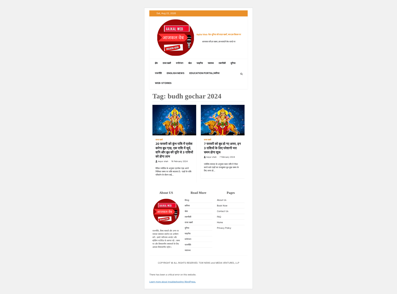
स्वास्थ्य (211, 63)
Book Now (222, 205)
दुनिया (233, 63)
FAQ (219, 216)
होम (156, 63)
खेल (190, 63)
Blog (187, 200)
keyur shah (163, 161)
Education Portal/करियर (204, 73)
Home (220, 222)
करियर (187, 205)
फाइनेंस (200, 63)
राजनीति (158, 73)
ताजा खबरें (167, 63)
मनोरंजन (179, 63)
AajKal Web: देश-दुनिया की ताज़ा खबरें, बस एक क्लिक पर (218, 34)
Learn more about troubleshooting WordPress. (172, 281)
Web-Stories (163, 83)
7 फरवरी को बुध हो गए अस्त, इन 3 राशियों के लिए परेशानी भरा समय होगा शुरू (222, 148)
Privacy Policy (224, 228)
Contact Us (222, 211)
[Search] (241, 74)
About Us (221, 200)
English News (175, 73)
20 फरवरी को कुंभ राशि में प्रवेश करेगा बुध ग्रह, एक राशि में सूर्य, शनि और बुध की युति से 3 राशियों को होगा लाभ (174, 150)
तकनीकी (222, 63)
